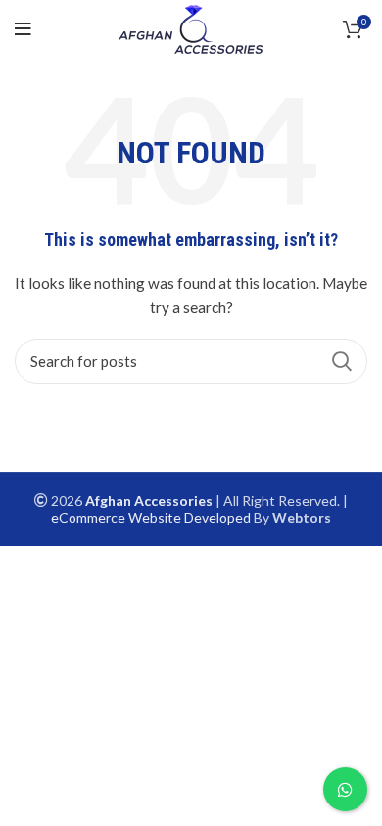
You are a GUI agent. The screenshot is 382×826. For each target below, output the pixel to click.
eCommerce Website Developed (151, 517)
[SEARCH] (340, 361)
